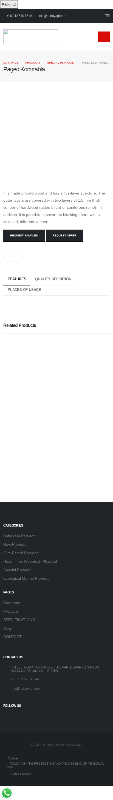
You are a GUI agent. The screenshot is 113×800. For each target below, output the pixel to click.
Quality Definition (53, 279)
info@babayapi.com (52, 16)
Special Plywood (60, 62)
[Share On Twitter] (18, 258)
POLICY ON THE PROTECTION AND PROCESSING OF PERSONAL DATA (54, 765)
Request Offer (64, 235)
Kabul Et (9, 4)
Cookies (13, 758)
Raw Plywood (15, 544)
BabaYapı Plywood (19, 536)
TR (107, 16)
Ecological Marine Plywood (26, 578)
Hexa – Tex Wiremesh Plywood (30, 561)
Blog (7, 628)
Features (17, 279)
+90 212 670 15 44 (19, 16)
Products (33, 62)
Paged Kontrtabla (22, 449)
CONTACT (12, 637)
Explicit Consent (20, 774)
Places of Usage (24, 290)
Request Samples (24, 235)
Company (11, 603)
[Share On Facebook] (7, 258)
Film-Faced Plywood (21, 553)
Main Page (11, 62)
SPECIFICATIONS (19, 620)
